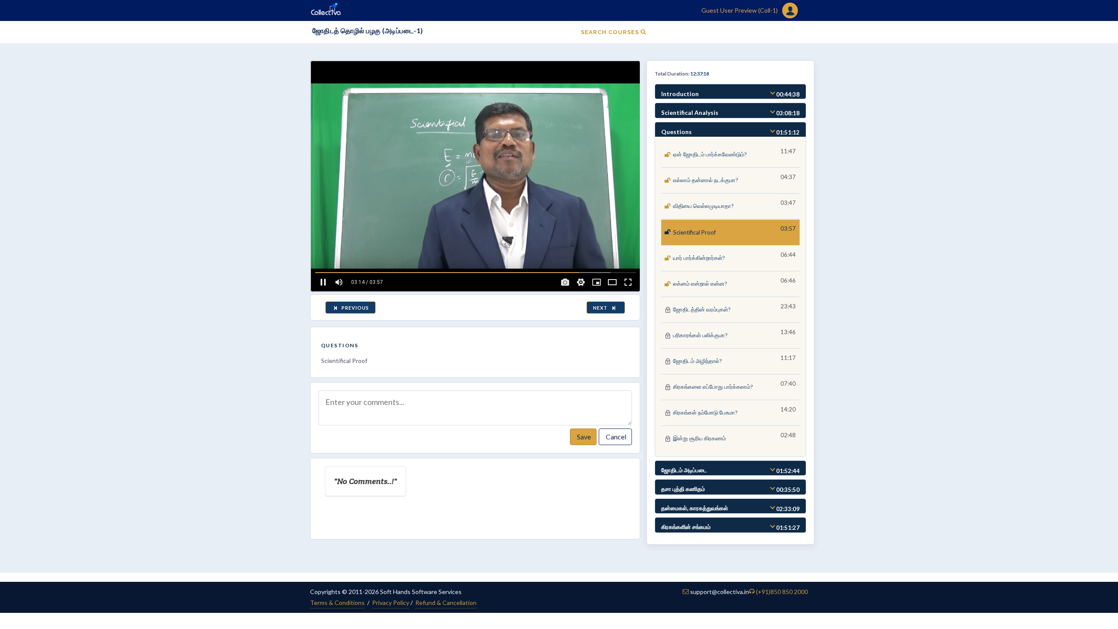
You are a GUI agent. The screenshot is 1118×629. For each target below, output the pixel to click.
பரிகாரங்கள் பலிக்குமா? (700, 335)
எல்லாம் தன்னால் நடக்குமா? (705, 180)
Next (601, 308)
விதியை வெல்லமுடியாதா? (703, 206)
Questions (339, 345)
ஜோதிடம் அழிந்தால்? (697, 361)
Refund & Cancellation (445, 602)
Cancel (615, 436)
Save (583, 436)
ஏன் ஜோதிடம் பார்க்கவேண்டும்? (710, 154)
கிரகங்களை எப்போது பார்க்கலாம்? (713, 387)
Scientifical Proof (694, 232)
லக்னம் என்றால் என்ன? (700, 283)
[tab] (730, 91)
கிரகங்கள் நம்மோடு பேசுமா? (705, 412)
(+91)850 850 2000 (782, 591)
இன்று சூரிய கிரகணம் (699, 438)
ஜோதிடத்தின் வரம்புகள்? (702, 309)
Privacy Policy (390, 602)
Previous (354, 308)
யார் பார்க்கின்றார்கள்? (699, 258)
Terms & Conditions (337, 602)
